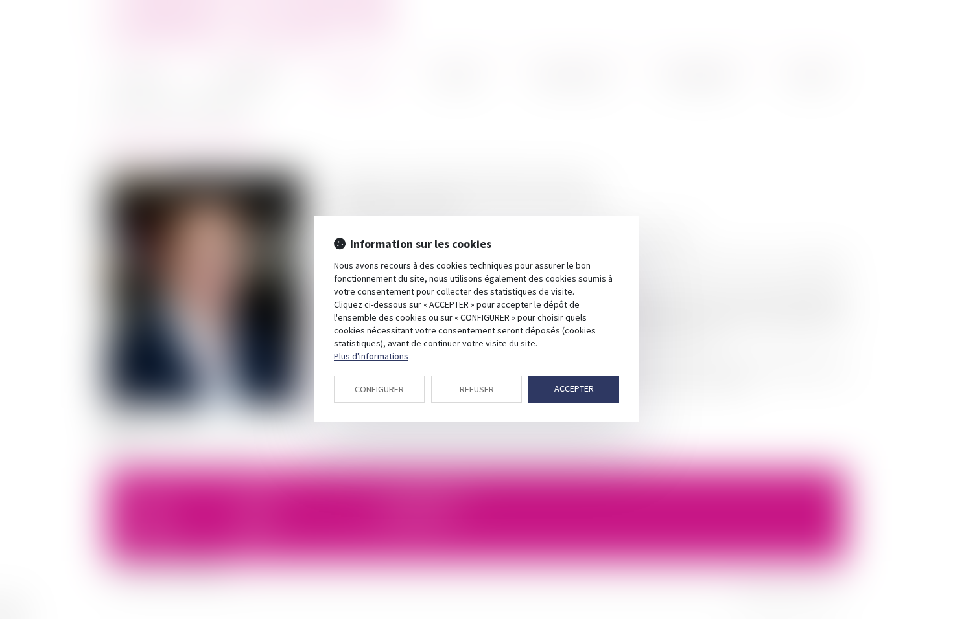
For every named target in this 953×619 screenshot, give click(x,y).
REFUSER (477, 389)
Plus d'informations (371, 356)
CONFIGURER (379, 389)
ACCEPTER (574, 388)
